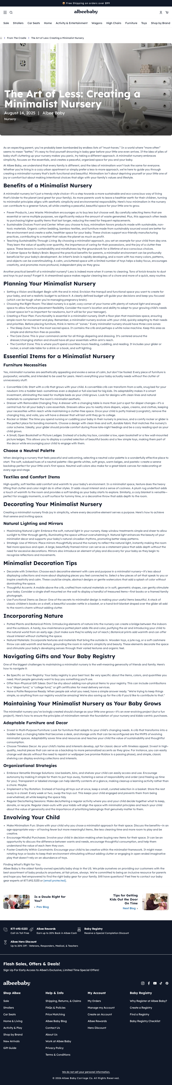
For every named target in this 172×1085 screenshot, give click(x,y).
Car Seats (34, 23)
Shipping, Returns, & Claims (63, 1001)
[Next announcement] (167, 3)
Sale (6, 23)
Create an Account (100, 1014)
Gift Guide (9, 1048)
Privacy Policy (54, 1048)
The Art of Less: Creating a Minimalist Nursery (57, 37)
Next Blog (129, 908)
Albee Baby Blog (56, 1021)
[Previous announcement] (4, 3)
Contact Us (53, 1027)
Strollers (18, 23)
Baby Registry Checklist (145, 1021)
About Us (51, 1034)
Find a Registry (139, 1014)
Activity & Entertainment (72, 23)
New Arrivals (11, 1041)
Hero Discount (97, 1027)
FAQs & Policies (56, 1007)
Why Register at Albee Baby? (148, 1001)
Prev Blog (42, 907)
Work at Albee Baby (58, 1041)
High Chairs (113, 23)
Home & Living (12, 1021)
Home (48, 23)
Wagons (97, 23)
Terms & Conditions (58, 1054)
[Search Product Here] (11, 12)
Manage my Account (101, 1007)
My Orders (94, 1001)
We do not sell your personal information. (86, 1071)
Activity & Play (12, 1027)
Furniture (131, 23)
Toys (144, 23)
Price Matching (55, 1014)
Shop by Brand (160, 23)
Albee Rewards (97, 1021)
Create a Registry (141, 1007)
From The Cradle (16, 37)
